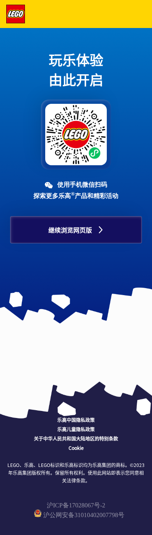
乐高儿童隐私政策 (76, 429)
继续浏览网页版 (70, 229)
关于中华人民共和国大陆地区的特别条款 (76, 438)
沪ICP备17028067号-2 (76, 505)
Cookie (76, 447)
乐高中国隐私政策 (76, 419)
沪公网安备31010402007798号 (83, 515)
